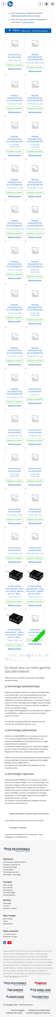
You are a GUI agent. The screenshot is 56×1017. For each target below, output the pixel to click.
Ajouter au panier (14, 65)
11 (36, 656)
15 (46, 656)
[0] (52, 4)
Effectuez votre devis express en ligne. (25, 15)
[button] (3, 4)
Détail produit (14, 69)
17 (10, 659)
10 (32, 656)
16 (7, 659)
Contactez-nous (28, 22)
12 (40, 656)
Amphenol (13, 976)
